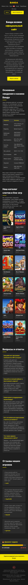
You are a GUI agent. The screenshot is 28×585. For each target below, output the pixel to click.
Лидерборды (23, 6)
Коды (12, 6)
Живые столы (5, 6)
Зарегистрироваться (17, 12)
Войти (7, 12)
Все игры (14, 9)
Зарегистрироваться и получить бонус (14, 557)
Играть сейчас (14, 78)
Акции (17, 6)
